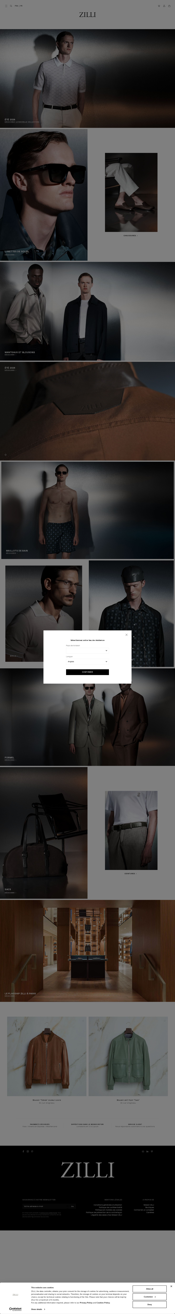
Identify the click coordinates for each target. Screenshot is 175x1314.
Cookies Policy (103, 1303)
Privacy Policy (86, 1303)
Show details (36, 1309)
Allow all (149, 1289)
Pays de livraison (73, 645)
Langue (69, 656)
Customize (148, 1297)
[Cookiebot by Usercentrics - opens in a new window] (15, 1309)
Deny (150, 1304)
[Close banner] (171, 1286)
